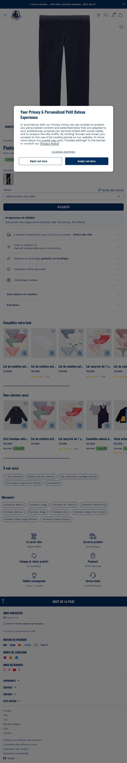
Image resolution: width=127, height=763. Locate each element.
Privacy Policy (49, 143)
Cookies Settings (63, 151)
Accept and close (86, 161)
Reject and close (38, 161)
